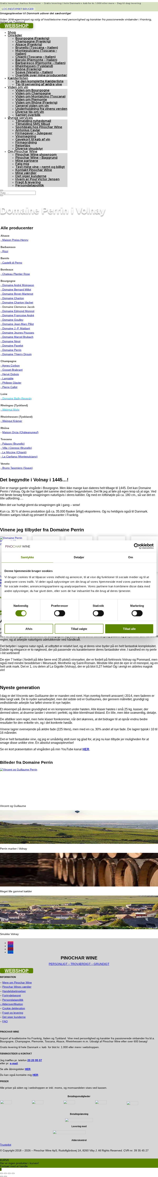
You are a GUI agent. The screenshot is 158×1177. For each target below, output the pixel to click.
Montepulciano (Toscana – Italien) (36, 52)
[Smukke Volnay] (79, 928)
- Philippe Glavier (11, 382)
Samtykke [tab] (27, 557)
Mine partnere (26, 161)
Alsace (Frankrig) (28, 44)
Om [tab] (130, 557)
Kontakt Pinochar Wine (33, 170)
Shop (12, 32)
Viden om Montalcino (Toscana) (40, 96)
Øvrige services (20, 118)
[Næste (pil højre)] (5, 1176)
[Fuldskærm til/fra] (5, 1173)
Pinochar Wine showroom (36, 154)
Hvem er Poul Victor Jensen (37, 179)
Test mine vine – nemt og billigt (40, 167)
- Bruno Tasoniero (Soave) (17, 467)
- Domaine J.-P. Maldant (15, 328)
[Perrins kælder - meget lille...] (79, 885)
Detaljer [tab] (79, 557)
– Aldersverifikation (11, 1004)
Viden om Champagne (33, 93)
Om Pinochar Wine (22, 151)
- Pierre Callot (9, 387)
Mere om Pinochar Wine (17, 982)
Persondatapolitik (29, 185)
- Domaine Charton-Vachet (17, 302)
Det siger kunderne (30, 176)
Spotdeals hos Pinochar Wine (38, 127)
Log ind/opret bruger (18, 8)
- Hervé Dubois (10, 374)
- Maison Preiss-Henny (14, 239)
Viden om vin (18, 87)
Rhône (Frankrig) (28, 69)
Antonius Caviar (27, 130)
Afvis (28, 628)
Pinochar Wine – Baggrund (36, 157)
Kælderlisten (18, 78)
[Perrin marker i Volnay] (79, 842)
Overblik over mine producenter (41, 75)
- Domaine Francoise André (17, 315)
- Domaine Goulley (12, 319)
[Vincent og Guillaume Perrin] (18, 769)
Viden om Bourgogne (32, 90)
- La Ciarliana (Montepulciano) (19, 456)
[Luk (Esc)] (13, 1173)
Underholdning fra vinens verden (41, 109)
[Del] (9, 1173)
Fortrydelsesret (11, 995)
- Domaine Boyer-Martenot (17, 293)
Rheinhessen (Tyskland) (34, 66)
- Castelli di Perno (11, 262)
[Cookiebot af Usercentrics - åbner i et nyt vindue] (137, 546)
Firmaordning (26, 142)
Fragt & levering (28, 182)
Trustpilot (5, 1144)
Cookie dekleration (13, 1008)
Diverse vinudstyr (29, 148)
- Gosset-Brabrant (12, 369)
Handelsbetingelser (14, 991)
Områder (15, 35)
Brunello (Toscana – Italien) (36, 47)
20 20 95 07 (34, 1060)
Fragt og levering (12, 1012)
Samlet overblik (27, 115)
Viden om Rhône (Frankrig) (36, 102)
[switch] (59, 613)
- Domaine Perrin (11, 349)
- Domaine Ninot (10, 341)
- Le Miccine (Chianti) (14, 452)
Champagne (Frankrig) (33, 41)
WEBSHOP (17, 25)
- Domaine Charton (12, 298)
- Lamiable (7, 378)
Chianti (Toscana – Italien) (35, 57)
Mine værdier (26, 173)
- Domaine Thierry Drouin (16, 354)
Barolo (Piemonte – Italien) (36, 60)
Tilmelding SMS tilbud (32, 124)
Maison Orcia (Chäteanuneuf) (20, 432)
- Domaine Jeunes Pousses (17, 332)
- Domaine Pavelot (12, 345)
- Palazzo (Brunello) (13, 443)
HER (35, 1074)
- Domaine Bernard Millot (16, 289)
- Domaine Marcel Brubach (17, 336)
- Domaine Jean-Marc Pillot (17, 324)
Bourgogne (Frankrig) (32, 38)
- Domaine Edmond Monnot (17, 311)
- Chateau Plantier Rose (15, 273)
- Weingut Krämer (11, 420)
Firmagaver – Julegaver (33, 133)
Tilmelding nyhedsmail (33, 121)
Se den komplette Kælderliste (39, 81)
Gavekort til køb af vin (32, 139)
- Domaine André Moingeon (17, 285)
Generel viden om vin (32, 106)
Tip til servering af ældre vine (38, 84)
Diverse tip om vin (29, 112)
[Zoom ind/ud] (1, 1173)
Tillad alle (129, 628)
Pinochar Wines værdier (16, 986)
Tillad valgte (79, 628)
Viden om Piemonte (31, 99)
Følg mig (22, 164)
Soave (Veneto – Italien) (34, 72)
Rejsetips (22, 145)
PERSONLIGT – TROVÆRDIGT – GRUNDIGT (79, 964)
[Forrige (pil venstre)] (1, 1176)
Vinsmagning (25, 136)
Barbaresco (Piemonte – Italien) (40, 63)
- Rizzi (4, 251)
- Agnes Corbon (10, 365)
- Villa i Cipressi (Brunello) (16, 447)
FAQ (5, 1021)
